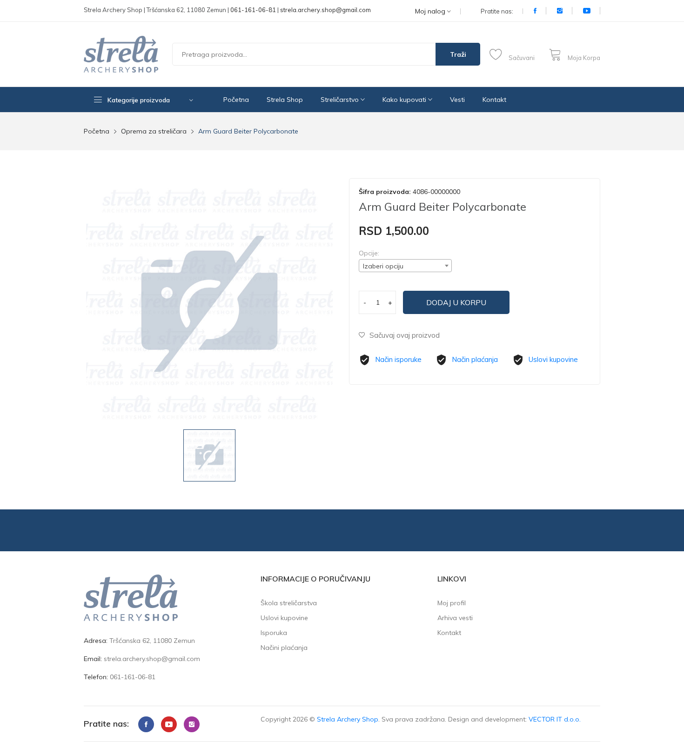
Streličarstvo (341, 99)
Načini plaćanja (284, 647)
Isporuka (274, 632)
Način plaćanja (475, 359)
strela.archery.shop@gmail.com (325, 9)
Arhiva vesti (455, 618)
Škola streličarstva (289, 603)
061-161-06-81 (253, 9)
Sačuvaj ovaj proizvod (404, 335)
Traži (458, 54)
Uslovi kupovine (553, 359)
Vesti (457, 99)
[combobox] (405, 265)
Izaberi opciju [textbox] (383, 266)
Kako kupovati (405, 99)
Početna (236, 99)
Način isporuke (398, 359)
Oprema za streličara (154, 131)
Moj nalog (431, 11)
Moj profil (451, 603)
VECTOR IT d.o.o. (555, 719)
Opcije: (369, 253)
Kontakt (494, 99)
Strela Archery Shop (347, 719)
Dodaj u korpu (456, 302)
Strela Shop (285, 99)
